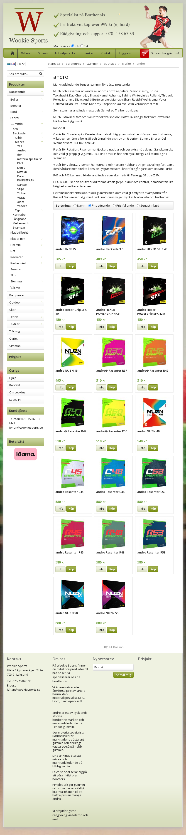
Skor (13, 275)
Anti (15, 129)
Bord (13, 112)
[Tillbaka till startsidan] (12, 53)
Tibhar (21, 193)
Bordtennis (17, 92)
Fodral (14, 118)
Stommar (16, 281)
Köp (71, 266)
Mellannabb (21, 223)
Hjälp (12, 378)
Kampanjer (16, 295)
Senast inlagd (149, 206)
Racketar (16, 257)
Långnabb (20, 219)
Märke (19, 142)
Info (60, 266)
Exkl (86, 46)
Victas (21, 197)
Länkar (89, 53)
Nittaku (22, 172)
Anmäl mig (123, 675)
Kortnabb (19, 214)
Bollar (14, 99)
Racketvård (18, 263)
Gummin (16, 124)
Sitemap (15, 346)
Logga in (125, 53)
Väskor (15, 287)
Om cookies (17, 392)
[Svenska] (8, 64)
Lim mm (15, 245)
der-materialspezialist (29, 157)
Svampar (19, 227)
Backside (19, 133)
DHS (20, 163)
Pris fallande (125, 206)
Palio (20, 176)
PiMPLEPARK (25, 180)
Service (15, 269)
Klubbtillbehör (20, 232)
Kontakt (106, 53)
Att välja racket (66, 53)
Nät (12, 251)
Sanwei (22, 185)
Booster (15, 106)
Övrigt (13, 338)
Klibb (18, 138)
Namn (81, 206)
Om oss (42, 53)
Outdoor (15, 302)
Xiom (20, 202)
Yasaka (22, 206)
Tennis (14, 317)
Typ (17, 210)
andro (21, 150)
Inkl (77, 46)
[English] (13, 64)
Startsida (54, 64)
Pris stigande (101, 206)
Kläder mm (17, 239)
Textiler (14, 324)
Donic (21, 168)
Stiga (20, 189)
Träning (14, 331)
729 (19, 146)
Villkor (25, 53)
